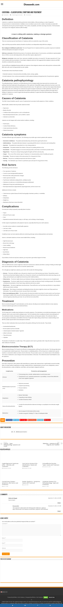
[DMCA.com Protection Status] (49, 597)
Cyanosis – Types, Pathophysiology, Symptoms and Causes (12, 444)
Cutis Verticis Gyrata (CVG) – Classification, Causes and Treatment (30, 465)
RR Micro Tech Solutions (19, 597)
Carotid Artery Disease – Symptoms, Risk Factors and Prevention (10, 483)
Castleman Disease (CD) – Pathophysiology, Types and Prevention (50, 483)
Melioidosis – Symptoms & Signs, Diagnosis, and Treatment (51, 443)
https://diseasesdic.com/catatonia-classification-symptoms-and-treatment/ (30, 509)
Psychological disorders (18, 14)
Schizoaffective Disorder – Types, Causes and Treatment (50, 464)
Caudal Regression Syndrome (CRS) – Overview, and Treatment (10, 465)
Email (3, 543)
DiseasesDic (6, 14)
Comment (4, 523)
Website (4, 548)
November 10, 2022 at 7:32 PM (54, 505)
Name (4, 538)
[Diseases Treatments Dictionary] (31, 4)
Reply (59, 502)
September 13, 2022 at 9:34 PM (54, 498)
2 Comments (28, 14)
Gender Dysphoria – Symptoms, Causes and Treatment (31, 482)
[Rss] (31, 600)
